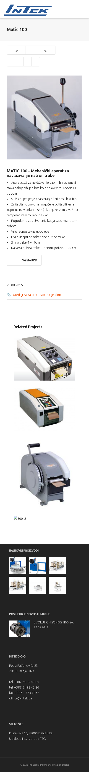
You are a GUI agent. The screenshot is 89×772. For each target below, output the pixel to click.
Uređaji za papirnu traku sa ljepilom (37, 295)
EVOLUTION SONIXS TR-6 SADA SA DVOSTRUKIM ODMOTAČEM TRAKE (56, 622)
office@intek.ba (20, 698)
